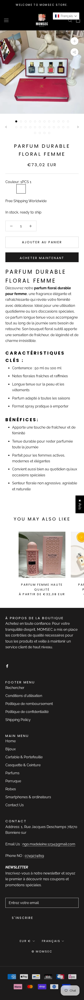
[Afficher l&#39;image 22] (59, 127)
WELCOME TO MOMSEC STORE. (42, 5)
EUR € (25, 941)
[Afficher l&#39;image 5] (35, 121)
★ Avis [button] (80, 504)
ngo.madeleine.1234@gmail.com (48, 844)
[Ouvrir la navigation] (6, 20)
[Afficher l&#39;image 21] (54, 127)
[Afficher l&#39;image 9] (54, 121)
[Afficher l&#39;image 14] (21, 127)
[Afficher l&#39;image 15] (26, 127)
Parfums (12, 773)
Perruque (13, 781)
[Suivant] (78, 127)
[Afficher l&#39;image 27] (44, 133)
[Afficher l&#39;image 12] (68, 121)
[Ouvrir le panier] (78, 20)
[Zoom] (74, 41)
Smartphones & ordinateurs (28, 797)
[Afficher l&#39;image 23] (63, 127)
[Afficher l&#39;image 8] (49, 121)
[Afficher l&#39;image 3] (26, 121)
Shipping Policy (18, 720)
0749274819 (34, 856)
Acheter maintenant (42, 258)
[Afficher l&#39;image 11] (63, 121)
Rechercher (14, 688)
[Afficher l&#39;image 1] (16, 121)
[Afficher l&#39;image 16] (30, 127)
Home (10, 741)
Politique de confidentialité (27, 712)
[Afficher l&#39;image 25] (35, 133)
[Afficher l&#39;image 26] (40, 133)
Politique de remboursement (29, 704)
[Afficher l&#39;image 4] (30, 121)
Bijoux (10, 749)
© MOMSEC (42, 951)
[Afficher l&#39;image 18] (40, 127)
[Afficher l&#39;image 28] (49, 133)
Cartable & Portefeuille (24, 757)
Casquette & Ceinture (23, 765)
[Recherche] (70, 20)
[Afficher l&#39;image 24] (68, 127)
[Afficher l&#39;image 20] (49, 127)
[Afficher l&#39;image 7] (44, 121)
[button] (66, 16)
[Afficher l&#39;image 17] (35, 127)
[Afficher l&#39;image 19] (44, 127)
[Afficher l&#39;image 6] (40, 121)
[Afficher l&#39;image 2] (21, 121)
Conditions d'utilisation (23, 696)
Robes (10, 789)
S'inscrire (22, 918)
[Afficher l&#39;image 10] (59, 121)
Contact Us (14, 805)
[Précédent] (6, 127)
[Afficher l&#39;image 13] (16, 127)
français (51, 941)
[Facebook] (7, 666)
